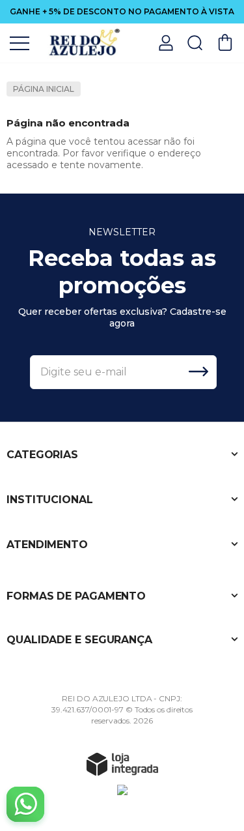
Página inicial (43, 89)
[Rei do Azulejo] (84, 42)
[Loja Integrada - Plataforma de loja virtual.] (122, 764)
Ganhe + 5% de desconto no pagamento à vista (122, 11)
